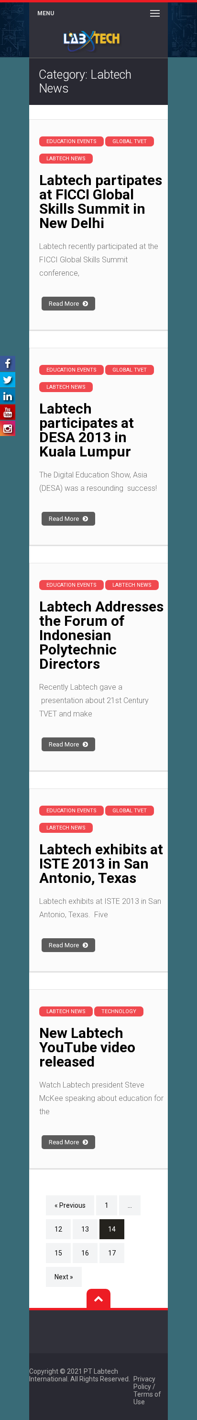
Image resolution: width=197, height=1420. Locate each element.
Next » (64, 1277)
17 (112, 1253)
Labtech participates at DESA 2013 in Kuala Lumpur (86, 430)
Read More (64, 303)
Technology (118, 1011)
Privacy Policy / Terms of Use (147, 1390)
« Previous (70, 1205)
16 (85, 1253)
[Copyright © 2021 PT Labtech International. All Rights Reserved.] (143, 1371)
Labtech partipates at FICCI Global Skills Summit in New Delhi (100, 201)
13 (85, 1229)
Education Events (71, 141)
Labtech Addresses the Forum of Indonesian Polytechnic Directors (101, 635)
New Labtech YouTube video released (87, 1047)
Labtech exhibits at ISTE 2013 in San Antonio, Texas (101, 863)
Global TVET (129, 141)
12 (58, 1229)
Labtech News (66, 158)
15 (58, 1253)
